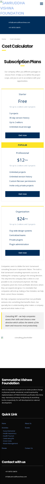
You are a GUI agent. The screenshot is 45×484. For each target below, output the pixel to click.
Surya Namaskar (9, 431)
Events (27, 428)
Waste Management (10, 443)
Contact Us (29, 448)
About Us (28, 423)
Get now (22, 135)
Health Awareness (9, 433)
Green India (7, 441)
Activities (5, 428)
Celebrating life (8, 438)
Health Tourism (8, 436)
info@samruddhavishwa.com (16, 477)
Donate (4, 448)
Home (4, 39)
